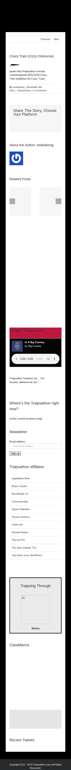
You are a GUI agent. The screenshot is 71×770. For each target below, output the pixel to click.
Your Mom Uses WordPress (27, 555)
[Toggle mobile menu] (63, 6)
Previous (45, 39)
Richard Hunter (20, 532)
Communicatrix (20, 501)
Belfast (36, 628)
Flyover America (21, 517)
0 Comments (39, 90)
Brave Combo (19, 486)
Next (56, 39)
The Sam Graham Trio (24, 547)
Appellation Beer (21, 478)
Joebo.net (17, 524)
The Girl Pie (18, 540)
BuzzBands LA (20, 493)
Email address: (17, 441)
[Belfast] (35, 610)
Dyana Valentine (21, 509)
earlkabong (18, 87)
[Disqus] (35, 264)
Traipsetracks (24, 90)
